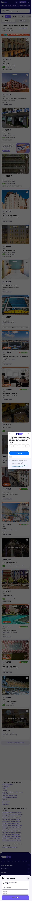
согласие (14, 462)
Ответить (19, 453)
